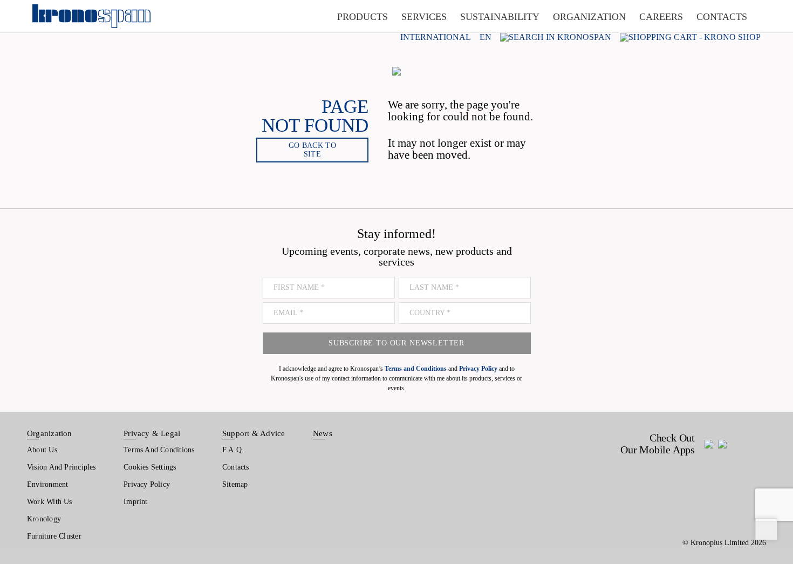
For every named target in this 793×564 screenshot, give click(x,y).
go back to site (312, 149)
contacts (721, 16)
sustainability (499, 16)
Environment (47, 484)
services (424, 16)
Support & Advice (253, 433)
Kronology (44, 519)
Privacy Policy (147, 484)
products (362, 16)
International (435, 37)
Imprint (136, 502)
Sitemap (235, 484)
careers (661, 16)
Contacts (235, 467)
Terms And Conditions (159, 450)
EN (485, 37)
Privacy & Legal (152, 433)
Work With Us (49, 502)
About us (42, 450)
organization (589, 16)
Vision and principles (61, 467)
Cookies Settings (150, 467)
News (322, 433)
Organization (49, 433)
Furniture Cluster (54, 536)
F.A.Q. (233, 450)
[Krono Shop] (690, 37)
